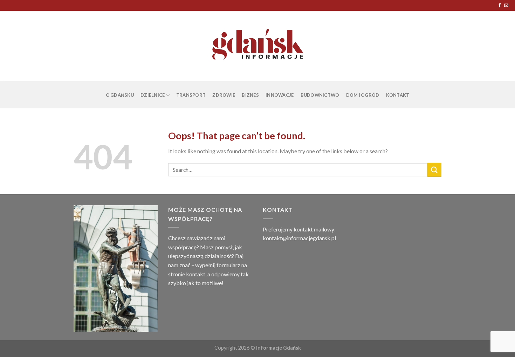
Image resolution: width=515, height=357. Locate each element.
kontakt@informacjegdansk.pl (299, 238)
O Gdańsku (120, 95)
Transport (191, 95)
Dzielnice (152, 95)
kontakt (195, 274)
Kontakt (398, 95)
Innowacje (280, 95)
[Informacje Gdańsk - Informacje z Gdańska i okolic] (258, 46)
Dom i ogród (362, 95)
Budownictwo (320, 95)
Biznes (250, 95)
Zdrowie (223, 95)
